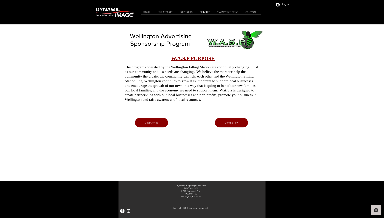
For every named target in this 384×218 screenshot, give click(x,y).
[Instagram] (128, 211)
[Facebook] (122, 211)
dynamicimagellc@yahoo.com (191, 185)
